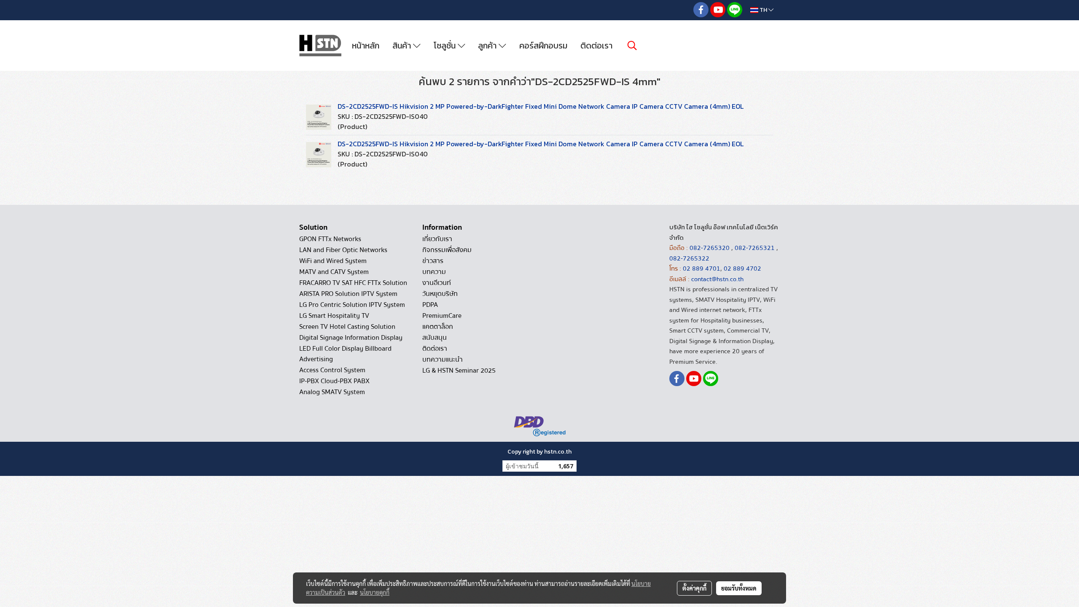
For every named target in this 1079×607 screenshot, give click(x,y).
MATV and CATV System (334, 271)
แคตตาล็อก (437, 326)
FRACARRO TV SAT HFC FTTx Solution (353, 282)
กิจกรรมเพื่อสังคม (447, 249)
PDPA (430, 304)
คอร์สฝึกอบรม (543, 45)
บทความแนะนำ (442, 359)
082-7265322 (689, 258)
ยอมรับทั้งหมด (739, 588)
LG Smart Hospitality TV (334, 315)
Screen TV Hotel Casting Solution (347, 326)
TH (763, 9)
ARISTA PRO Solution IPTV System (348, 293)
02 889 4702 (742, 268)
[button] (632, 46)
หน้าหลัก (365, 45)
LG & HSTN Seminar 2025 (459, 370)
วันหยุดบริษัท (440, 293)
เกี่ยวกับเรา (437, 239)
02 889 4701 (701, 268)
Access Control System (332, 370)
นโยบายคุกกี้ (374, 592)
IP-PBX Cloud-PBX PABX (334, 381)
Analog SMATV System (332, 392)
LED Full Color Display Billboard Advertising (345, 354)
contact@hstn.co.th (717, 279)
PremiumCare (442, 315)
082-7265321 (755, 248)
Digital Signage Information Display (351, 337)
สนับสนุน (434, 337)
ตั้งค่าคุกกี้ (694, 588)
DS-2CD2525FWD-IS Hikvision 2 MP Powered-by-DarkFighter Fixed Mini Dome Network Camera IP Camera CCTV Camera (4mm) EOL (540, 106)
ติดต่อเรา (596, 45)
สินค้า (402, 45)
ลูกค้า (488, 45)
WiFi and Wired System (333, 260)
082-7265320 (710, 248)
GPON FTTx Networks (330, 239)
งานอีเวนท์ (436, 282)
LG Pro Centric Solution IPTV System (352, 304)
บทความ (434, 271)
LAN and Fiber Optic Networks (343, 249)
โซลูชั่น (446, 45)
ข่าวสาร (432, 260)
